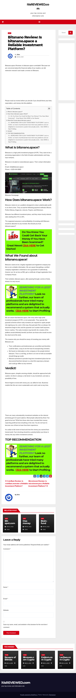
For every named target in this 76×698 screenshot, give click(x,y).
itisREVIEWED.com (15, 683)
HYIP (9, 33)
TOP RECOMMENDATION (16, 133)
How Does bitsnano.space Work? (18, 114)
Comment (7, 549)
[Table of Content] (49, 108)
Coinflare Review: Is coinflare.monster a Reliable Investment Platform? (16, 483)
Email (5, 598)
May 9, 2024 (9, 663)
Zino (18, 54)
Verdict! (10, 131)
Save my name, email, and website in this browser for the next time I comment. (25, 626)
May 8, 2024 (64, 663)
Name (5, 587)
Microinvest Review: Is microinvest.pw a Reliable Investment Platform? (38, 483)
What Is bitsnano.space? (15, 111)
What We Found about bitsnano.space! (19, 120)
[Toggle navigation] (39, 22)
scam (6, 654)
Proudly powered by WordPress (28, 695)
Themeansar (52, 695)
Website (6, 610)
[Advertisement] (28, 86)
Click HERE (29, 245)
